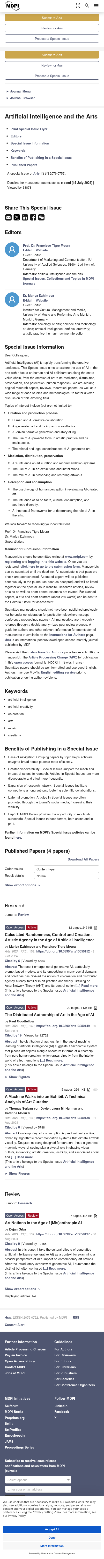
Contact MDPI (15, 1367)
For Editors (62, 1361)
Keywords (18, 150)
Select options (17, 1479)
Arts (8, 1317)
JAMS (9, 1441)
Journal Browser (20, 97)
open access (23, 662)
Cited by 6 (12, 960)
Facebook (61, 1411)
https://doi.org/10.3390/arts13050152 (63, 951)
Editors (16, 136)
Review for (52, 28)
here (18, 837)
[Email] (9, 218)
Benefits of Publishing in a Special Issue (41, 157)
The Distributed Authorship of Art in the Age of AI (49, 1015)
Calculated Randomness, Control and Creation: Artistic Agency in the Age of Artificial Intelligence (50, 937)
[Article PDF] (95, 928)
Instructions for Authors (67, 634)
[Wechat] (41, 218)
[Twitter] (17, 218)
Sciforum (12, 1405)
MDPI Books (14, 1411)
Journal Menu (18, 91)
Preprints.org (15, 1417)
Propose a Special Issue (52, 38)
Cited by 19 (13, 1035)
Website (42, 250)
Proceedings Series (19, 1447)
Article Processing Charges (25, 1349)
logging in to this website (47, 561)
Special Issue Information (30, 143)
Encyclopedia (15, 1435)
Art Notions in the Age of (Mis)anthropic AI (43, 1223)
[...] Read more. (86, 985)
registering (13, 561)
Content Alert (14, 1324)
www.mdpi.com (77, 556)
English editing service (58, 672)
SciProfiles (13, 1429)
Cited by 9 (12, 1243)
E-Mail (27, 250)
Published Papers (24, 164)
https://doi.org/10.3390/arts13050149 (63, 1025)
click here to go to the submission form (50, 566)
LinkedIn (60, 1405)
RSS (76, 1317)
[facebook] (33, 218)
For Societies (64, 1378)
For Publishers (65, 1373)
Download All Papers (83, 859)
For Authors (63, 1349)
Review (23, 914)
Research (25, 1203)
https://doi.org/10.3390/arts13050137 (63, 1234)
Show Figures (17, 1076)
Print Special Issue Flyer (29, 128)
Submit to (52, 17)
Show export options (23, 885)
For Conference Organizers (74, 1384)
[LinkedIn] (25, 218)
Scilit (9, 1423)
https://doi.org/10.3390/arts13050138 (63, 1117)
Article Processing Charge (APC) (53, 657)
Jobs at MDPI (15, 1373)
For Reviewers (65, 1355)
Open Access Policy (20, 1361)
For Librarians (65, 1367)
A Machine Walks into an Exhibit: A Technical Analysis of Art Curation (45, 1099)
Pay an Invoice (16, 1355)
